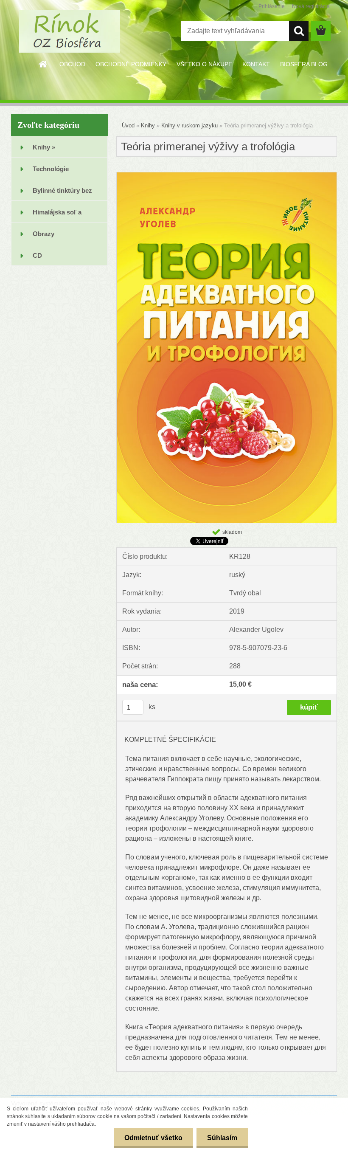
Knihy (148, 125)
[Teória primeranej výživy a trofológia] (227, 175)
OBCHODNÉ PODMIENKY (130, 64)
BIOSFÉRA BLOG (304, 64)
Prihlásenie (271, 6)
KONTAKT (256, 64)
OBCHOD (72, 64)
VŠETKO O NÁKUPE (204, 64)
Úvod (128, 125)
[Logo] (69, 31)
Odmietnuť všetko (153, 1137)
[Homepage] (43, 64)
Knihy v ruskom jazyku (189, 125)
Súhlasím (222, 1137)
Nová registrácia (311, 6)
